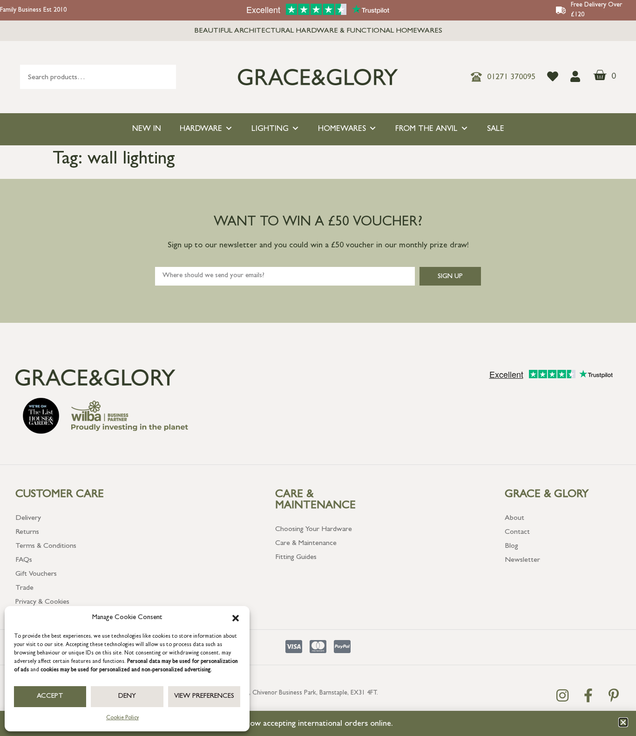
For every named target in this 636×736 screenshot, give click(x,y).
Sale (495, 129)
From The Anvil (426, 129)
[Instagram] (562, 695)
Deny (127, 696)
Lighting (270, 129)
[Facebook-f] (588, 695)
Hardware (201, 129)
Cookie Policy (122, 718)
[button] (235, 618)
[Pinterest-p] (614, 695)
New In (146, 129)
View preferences (204, 696)
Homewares (342, 129)
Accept (50, 696)
